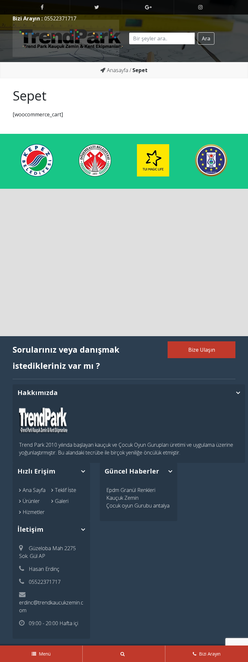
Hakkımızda (37, 392)
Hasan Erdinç (44, 568)
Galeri (61, 501)
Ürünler (31, 501)
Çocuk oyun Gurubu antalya (138, 505)
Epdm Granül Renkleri (130, 490)
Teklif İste (65, 490)
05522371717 (60, 18)
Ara (206, 38)
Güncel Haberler (132, 471)
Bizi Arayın (210, 654)
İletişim (30, 529)
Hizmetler (34, 512)
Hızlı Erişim (36, 471)
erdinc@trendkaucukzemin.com (51, 606)
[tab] (129, 392)
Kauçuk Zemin (122, 497)
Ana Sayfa (34, 490)
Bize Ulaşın (201, 349)
